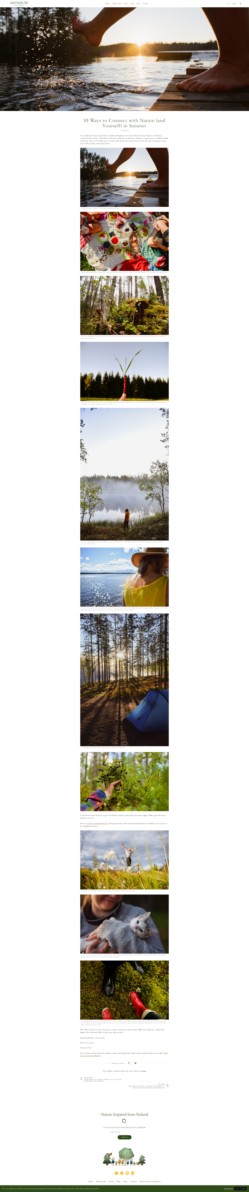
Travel (126, 3)
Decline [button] (243, 1188)
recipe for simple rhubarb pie (97, 823)
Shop (138, 3)
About (107, 3)
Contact (145, 3)
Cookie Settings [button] (228, 1189)
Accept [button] (237, 1188)
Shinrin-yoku (116, 3)
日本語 (234, 3)
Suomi (229, 3)
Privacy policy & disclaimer (150, 1181)
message (143, 1071)
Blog (132, 3)
